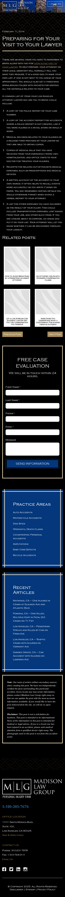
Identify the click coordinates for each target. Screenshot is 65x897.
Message (11, 440)
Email (10, 427)
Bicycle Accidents (24, 555)
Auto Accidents (22, 512)
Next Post (55, 334)
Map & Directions (12, 835)
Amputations (20, 544)
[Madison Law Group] (32, 788)
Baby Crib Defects (24, 549)
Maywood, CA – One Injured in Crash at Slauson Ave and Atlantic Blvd (31, 604)
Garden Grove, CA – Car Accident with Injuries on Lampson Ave (28, 656)
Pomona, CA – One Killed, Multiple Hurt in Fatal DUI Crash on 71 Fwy (29, 617)
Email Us (7, 859)
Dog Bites (19, 523)
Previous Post (12, 334)
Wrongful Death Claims (28, 529)
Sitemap (30, 889)
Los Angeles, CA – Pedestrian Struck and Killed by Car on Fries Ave (31, 630)
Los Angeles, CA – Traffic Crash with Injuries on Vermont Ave (29, 643)
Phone (10, 413)
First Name (13, 387)
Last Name (13, 400)
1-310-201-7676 (55, 4)
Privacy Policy (46, 889)
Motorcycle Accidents (27, 518)
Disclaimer (16, 889)
